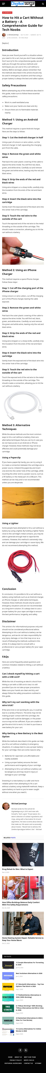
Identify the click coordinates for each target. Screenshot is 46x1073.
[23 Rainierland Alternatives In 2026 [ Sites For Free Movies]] (8, 1021)
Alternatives (7, 12)
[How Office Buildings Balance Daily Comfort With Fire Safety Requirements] (23, 888)
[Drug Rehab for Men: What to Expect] (23, 854)
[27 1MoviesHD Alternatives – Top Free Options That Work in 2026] (8, 987)
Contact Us (28, 1063)
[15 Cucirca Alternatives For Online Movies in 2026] (8, 1032)
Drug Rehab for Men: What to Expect (17, 869)
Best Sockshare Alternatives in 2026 (29, 973)
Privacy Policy (16, 1060)
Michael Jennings (14, 35)
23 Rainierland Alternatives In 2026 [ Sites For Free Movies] (29, 1019)
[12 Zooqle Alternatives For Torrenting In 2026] (8, 965)
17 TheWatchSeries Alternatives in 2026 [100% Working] (28, 996)
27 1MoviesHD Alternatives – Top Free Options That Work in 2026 (30, 985)
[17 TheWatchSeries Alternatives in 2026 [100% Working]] (8, 998)
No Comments (13, 38)
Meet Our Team (30, 1057)
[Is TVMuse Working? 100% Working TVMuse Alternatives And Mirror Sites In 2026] (8, 1009)
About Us (18, 1057)
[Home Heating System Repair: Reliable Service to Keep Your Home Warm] (23, 923)
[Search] (43, 3)
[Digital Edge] (23, 3)
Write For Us (29, 1060)
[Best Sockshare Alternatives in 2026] (8, 976)
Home (10, 1057)
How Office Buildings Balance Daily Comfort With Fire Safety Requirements (21, 903)
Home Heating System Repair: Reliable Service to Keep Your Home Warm (23, 939)
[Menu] (3, 3)
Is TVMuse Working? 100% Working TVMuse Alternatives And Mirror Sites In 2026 (30, 1008)
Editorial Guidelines (13, 1063)
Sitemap (38, 1063)
